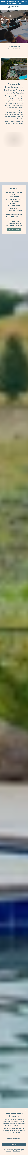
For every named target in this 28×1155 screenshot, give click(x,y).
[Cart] (25, 7)
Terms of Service (16, 1150)
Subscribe (14, 1144)
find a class (7, 32)
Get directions (14, 229)
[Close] (25, 1110)
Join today (21, 32)
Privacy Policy (8, 1150)
